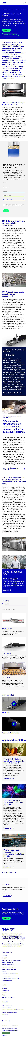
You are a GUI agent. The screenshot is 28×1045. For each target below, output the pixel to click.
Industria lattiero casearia (9, 967)
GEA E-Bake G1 (11, 123)
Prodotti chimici (6, 976)
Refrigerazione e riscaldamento (10, 978)
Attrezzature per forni (7, 9)
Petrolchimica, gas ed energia (10, 973)
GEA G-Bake (9, 228)
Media (3, 995)
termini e (13, 205)
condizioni (20, 205)
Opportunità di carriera (8, 997)
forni (17, 118)
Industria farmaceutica (8, 964)
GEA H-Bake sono (10, 487)
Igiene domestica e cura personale (11, 960)
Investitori (4, 993)
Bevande (4, 958)
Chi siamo (4, 988)
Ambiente (4, 955)
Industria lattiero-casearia (9, 969)
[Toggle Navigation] (25, 2)
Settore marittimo (7, 980)
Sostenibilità (5, 990)
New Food (4, 971)
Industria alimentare (7, 962)
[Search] (23, 2)
